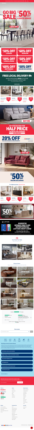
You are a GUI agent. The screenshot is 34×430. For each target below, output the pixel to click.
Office (24, 398)
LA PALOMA (25, 98)
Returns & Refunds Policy (4, 408)
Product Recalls (14, 418)
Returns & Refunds (14, 408)
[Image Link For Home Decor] (25, 293)
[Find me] (29, 332)
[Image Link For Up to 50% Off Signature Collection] (17, 211)
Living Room (24, 392)
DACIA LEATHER (3, 98)
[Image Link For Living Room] (9, 271)
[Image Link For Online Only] (9, 304)
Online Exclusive (25, 402)
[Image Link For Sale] (25, 304)
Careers (13, 392)
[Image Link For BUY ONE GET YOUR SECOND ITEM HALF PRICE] (17, 119)
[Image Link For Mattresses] (9, 67)
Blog (12, 393)
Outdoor (24, 397)
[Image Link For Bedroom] (25, 51)
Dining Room (25, 393)
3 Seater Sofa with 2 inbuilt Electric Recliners (3, 99)
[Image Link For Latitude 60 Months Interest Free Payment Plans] (17, 227)
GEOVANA (13, 98)
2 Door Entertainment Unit (26, 199)
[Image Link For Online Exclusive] (25, 67)
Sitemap (13, 394)
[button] (32, 95)
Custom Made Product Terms (4, 410)
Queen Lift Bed (14, 99)
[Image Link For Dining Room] (25, 271)
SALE (24, 403)
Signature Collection (26, 389)
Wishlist (24, 408)
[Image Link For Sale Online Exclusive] (17, 162)
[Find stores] (31, 332)
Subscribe (19, 382)
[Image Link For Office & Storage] (9, 293)
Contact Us (13, 415)
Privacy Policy (2, 409)
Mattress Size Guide (14, 414)
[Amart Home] (4, 3)
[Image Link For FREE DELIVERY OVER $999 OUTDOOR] (17, 78)
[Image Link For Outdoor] (25, 59)
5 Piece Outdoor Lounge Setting (25, 99)
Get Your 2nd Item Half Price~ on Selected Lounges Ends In (17, 1)
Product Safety (14, 410)
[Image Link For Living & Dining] (9, 59)
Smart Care (13, 413)
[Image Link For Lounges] (9, 51)
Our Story (13, 389)
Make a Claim (13, 419)
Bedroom (24, 394)
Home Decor (25, 399)
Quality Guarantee (14, 409)
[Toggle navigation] (1, 3)
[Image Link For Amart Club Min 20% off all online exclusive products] (17, 138)
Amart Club (13, 397)
